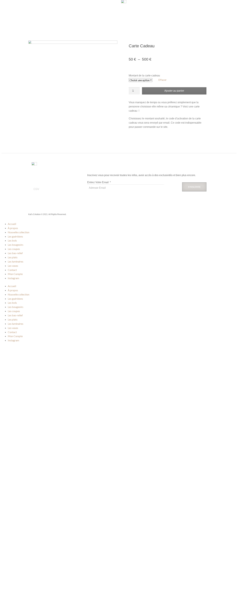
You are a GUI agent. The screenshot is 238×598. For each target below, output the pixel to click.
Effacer (162, 79)
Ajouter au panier (174, 90)
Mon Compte (15, 273)
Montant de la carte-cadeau (144, 75)
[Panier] (220, 14)
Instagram (13, 278)
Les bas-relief (15, 253)
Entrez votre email (98, 182)
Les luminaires (15, 261)
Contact (12, 269)
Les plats (12, 257)
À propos (13, 228)
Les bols (12, 240)
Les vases (13, 265)
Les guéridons (15, 236)
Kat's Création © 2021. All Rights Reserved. (47, 214)
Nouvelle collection (18, 232)
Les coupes (14, 248)
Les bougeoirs (15, 244)
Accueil (12, 223)
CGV (36, 189)
